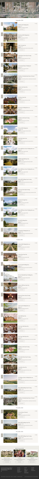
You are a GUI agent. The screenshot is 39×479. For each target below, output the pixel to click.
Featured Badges (33, 470)
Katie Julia (38, 17)
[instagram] (37, 1)
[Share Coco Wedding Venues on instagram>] (1, 471)
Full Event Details (21, 29)
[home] (2, 1)
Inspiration (18, 470)
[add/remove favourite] (36, 23)
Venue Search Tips (19, 471)
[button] (7, 1)
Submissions (25, 470)
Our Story (25, 471)
